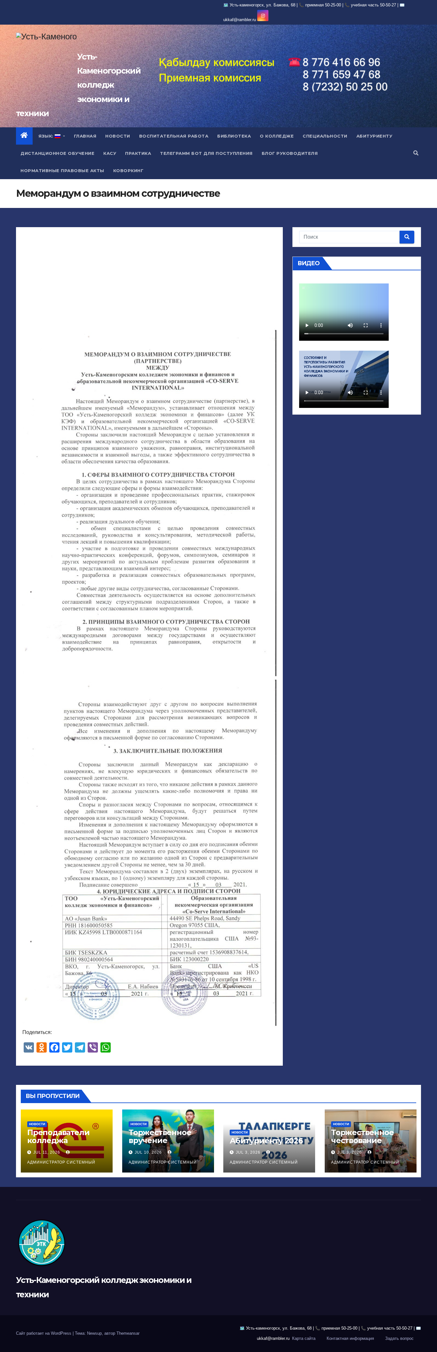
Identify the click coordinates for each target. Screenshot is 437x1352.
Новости (117, 136)
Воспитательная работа (174, 136)
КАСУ (109, 153)
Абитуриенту (374, 136)
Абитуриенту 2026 (266, 1140)
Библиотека (234, 136)
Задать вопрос (399, 1338)
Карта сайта (303, 1338)
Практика (138, 153)
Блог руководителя (290, 153)
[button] (415, 153)
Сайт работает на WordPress (44, 1333)
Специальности (325, 136)
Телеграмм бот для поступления (206, 153)
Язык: (46, 136)
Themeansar (127, 1333)
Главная (85, 136)
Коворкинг (128, 170)
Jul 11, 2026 (46, 1152)
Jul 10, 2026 (148, 1152)
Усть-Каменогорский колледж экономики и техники (78, 85)
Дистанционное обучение (57, 153)
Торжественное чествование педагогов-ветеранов (362, 1144)
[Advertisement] (149, 281)
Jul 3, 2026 (248, 1152)
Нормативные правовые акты (62, 170)
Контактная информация (350, 1338)
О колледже (277, 136)
